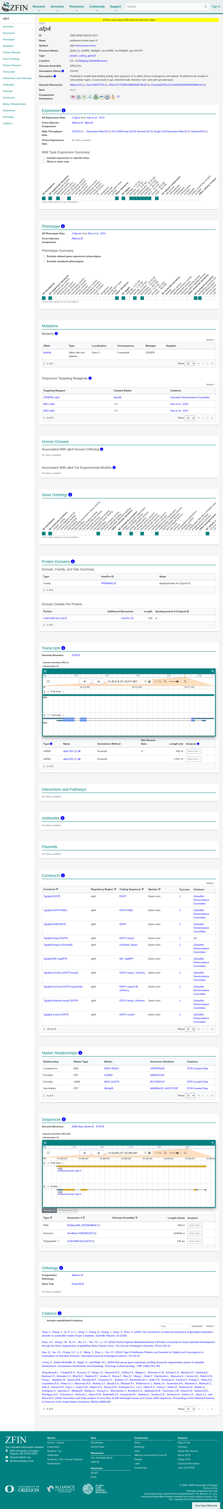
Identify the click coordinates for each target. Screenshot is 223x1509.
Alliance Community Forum (149, 1455)
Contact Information (188, 1463)
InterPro (126, 618)
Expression (53, 1446)
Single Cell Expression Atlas (169, 131)
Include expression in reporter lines (68, 157)
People (138, 1459)
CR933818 (156, 1068)
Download (197, 1326)
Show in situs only (58, 161)
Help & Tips (184, 1442)
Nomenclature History (85, 45)
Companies (140, 1467)
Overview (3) (49, 1210)
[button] (57, 889)
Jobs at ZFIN (185, 1467)
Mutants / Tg (54, 1451)
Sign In (216, 6)
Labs (137, 1463)
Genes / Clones (55, 1442)
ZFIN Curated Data (197, 1068)
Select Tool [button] (192, 751)
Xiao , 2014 (96, 117)
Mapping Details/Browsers (93, 60)
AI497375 (170, 1088)
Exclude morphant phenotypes (65, 261)
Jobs (137, 1451)
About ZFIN (184, 1455)
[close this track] (48, 692)
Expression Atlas (95, 131)
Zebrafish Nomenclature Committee (190, 397)
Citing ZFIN (184, 1459)
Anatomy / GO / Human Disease (65, 1459)
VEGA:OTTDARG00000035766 (126, 84)
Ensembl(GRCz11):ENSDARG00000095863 (175, 84)
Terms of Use (210, 1488)
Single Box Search (188, 1451)
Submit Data (97, 1446)
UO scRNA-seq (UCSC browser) (129, 131)
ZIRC (94, 1462)
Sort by (209, 340)
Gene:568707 (93, 84)
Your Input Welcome (206, 1505)
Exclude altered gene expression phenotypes (74, 256)
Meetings (139, 1446)
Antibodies (53, 1455)
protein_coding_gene (81, 55)
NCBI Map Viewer (81, 1126)
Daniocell (196, 131)
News (137, 1442)
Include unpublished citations (65, 1320)
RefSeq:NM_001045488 (80, 1225)
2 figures (76, 233)
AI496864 (155, 1088)
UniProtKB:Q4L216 (53, 618)
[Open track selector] (49, 681)
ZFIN (74, 655)
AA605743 (156, 1075)
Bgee (88, 122)
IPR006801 (107, 583)
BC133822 (156, 1081)
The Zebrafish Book (102, 1457)
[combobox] (167, 6)
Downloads (97, 1442)
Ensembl (76, 1283)
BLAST (94, 1472)
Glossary (182, 1446)
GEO (74, 131)
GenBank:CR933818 (78, 1233)
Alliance (74, 84)
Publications (53, 1463)
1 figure (76, 117)
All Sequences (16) (67, 1210)
